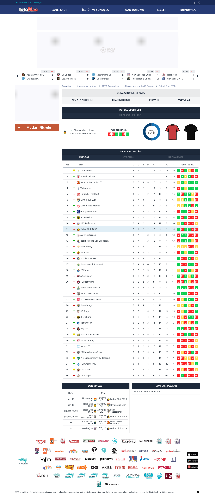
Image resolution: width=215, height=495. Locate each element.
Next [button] (197, 76)
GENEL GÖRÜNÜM (82, 100)
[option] (37, 76)
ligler (161, 10)
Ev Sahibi (128, 157)
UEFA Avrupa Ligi (110, 86)
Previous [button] (17, 76)
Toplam (84, 157)
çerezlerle (141, 492)
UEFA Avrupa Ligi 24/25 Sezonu (139, 86)
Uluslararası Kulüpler (86, 86)
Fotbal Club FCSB (130, 109)
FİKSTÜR (154, 100)
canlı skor (59, 10)
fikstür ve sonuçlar (95, 10)
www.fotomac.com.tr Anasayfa (28, 2)
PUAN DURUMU (121, 100)
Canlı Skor (28, 9)
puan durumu (134, 10)
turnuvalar (188, 10)
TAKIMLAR (184, 100)
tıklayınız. (170, 492)
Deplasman (175, 157)
